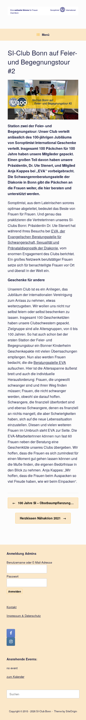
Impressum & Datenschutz (24, 616)
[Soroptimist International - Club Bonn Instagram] (11, 641)
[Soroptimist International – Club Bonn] (43, 11)
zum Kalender (15, 676)
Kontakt (12, 607)
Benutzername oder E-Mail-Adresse (29, 562)
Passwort (13, 576)
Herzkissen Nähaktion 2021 (43, 518)
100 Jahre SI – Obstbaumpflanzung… (43, 503)
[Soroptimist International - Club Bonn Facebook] (11, 633)
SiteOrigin (71, 711)
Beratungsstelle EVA (50, 362)
